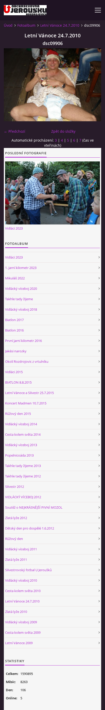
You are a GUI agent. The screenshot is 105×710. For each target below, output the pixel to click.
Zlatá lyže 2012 (16, 518)
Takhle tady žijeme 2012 (23, 476)
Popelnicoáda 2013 (19, 455)
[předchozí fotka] (12, 84)
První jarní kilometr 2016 (23, 340)
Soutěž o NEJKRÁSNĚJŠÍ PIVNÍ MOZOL (33, 507)
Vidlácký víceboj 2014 (21, 424)
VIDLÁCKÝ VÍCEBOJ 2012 (23, 497)
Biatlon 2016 (14, 330)
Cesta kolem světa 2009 (23, 632)
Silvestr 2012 (14, 486)
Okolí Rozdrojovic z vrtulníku (26, 361)
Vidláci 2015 (14, 372)
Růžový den (14, 538)
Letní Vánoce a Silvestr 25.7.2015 (29, 392)
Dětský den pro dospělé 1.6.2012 (29, 528)
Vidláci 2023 (14, 228)
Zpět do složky (63, 131)
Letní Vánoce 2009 (19, 643)
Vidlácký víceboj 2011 (21, 549)
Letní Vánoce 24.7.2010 (59, 25)
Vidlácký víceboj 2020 (21, 288)
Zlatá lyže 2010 (16, 611)
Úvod (8, 25)
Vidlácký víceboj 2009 (21, 622)
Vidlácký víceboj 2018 (21, 309)
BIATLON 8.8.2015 (18, 382)
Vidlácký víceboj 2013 (21, 445)
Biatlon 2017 (14, 320)
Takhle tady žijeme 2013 (23, 465)
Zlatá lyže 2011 (16, 559)
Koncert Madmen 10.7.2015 (25, 403)
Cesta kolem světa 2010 (23, 590)
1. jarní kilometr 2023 (20, 267)
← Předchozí (14, 131)
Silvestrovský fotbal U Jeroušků (28, 570)
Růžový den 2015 (18, 413)
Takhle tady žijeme (19, 299)
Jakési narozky (16, 351)
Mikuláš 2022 (15, 278)
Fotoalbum (26, 25)
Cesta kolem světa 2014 (23, 434)
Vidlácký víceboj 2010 (21, 580)
